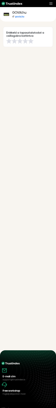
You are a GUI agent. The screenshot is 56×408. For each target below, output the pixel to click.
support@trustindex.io (14, 379)
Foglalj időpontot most (14, 393)
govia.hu (19, 16)
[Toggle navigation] (50, 3)
